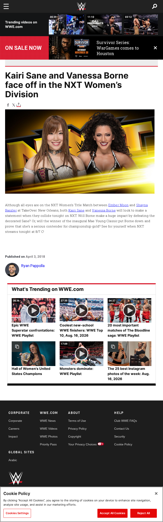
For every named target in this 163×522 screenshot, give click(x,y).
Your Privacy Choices (82, 444)
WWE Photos (49, 436)
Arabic (12, 460)
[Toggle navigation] (6, 6)
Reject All (143, 513)
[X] (14, 105)
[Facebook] (8, 105)
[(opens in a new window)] (69, 48)
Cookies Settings (17, 513)
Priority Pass (48, 444)
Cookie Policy (123, 444)
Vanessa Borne (103, 210)
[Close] (156, 493)
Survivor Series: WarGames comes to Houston (118, 48)
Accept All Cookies (112, 513)
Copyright (74, 436)
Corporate (15, 420)
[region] (81, 504)
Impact (13, 436)
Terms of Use (77, 420)
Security (119, 436)
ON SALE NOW (23, 47)
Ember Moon (118, 205)
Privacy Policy (77, 428)
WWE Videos (48, 428)
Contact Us (121, 428)
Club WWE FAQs (125, 420)
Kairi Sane (76, 210)
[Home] (81, 6)
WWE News (48, 420)
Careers (13, 428)
